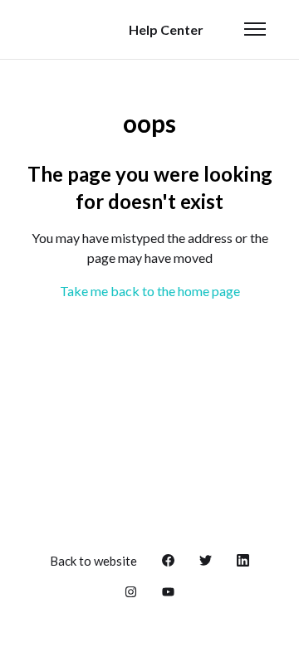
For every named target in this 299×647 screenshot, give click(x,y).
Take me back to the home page (150, 291)
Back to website (93, 560)
